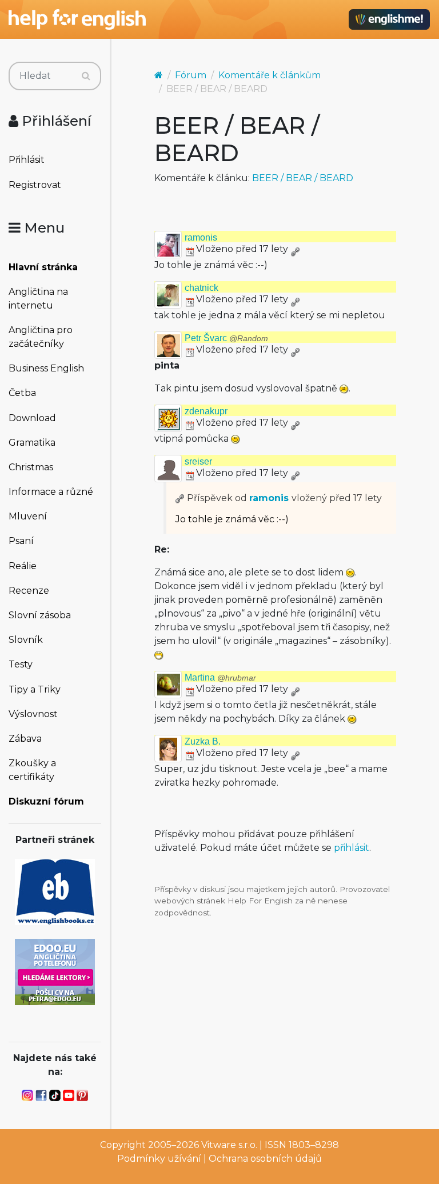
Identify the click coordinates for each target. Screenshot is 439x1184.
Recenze (29, 590)
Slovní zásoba (40, 615)
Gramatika (32, 442)
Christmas (31, 467)
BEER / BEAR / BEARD (302, 178)
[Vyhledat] (86, 76)
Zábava (25, 738)
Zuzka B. (203, 741)
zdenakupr (206, 411)
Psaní (21, 540)
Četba (22, 392)
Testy (21, 664)
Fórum (190, 75)
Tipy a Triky (35, 689)
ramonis (201, 237)
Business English (46, 368)
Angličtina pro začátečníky (41, 337)
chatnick (201, 288)
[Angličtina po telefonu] (55, 971)
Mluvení (28, 516)
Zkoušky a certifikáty (32, 770)
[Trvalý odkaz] (295, 248)
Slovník (26, 639)
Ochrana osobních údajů (265, 1158)
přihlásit (351, 847)
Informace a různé (51, 491)
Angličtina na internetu (38, 298)
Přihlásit (27, 159)
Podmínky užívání (159, 1158)
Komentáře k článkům (269, 75)
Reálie (23, 566)
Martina (220, 677)
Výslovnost (33, 714)
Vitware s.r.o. (229, 1144)
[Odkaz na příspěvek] (180, 498)
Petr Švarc (226, 338)
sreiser (198, 461)
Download (32, 418)
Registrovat (35, 184)
